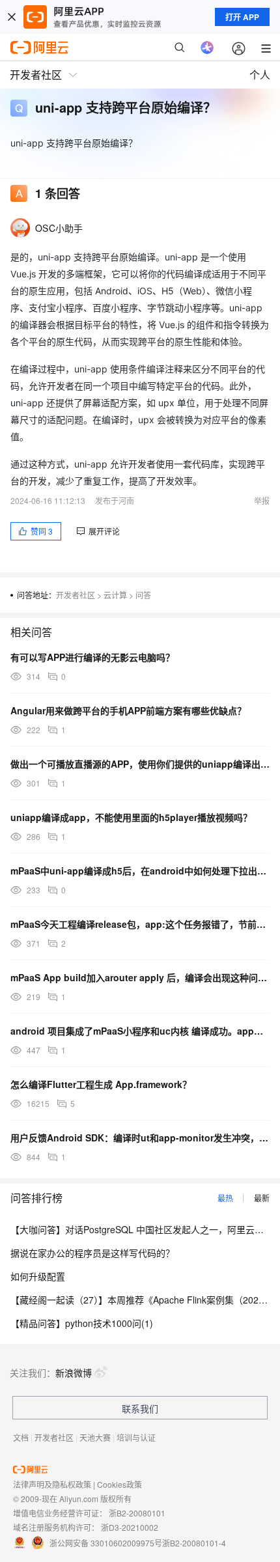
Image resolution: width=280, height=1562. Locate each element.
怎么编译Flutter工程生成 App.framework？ (100, 1084)
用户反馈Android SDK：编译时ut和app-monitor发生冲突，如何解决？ (140, 1137)
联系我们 (140, 1408)
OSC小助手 (59, 227)
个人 (259, 74)
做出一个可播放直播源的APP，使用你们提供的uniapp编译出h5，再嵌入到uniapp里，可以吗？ (140, 763)
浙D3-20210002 (129, 1527)
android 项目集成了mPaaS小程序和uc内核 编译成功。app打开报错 (140, 1030)
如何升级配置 (37, 1276)
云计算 (115, 594)
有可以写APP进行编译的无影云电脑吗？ (92, 656)
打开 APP (242, 17)
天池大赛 (95, 1437)
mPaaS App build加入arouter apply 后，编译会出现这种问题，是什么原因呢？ (140, 977)
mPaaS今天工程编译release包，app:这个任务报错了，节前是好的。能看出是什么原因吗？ (140, 923)
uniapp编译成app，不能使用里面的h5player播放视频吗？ (131, 817)
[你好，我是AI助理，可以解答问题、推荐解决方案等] (207, 47)
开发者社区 (75, 594)
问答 (143, 594)
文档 (21, 1437)
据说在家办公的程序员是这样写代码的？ (92, 1252)
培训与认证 (136, 1437)
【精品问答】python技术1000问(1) (81, 1323)
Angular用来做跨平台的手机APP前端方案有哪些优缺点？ (128, 710)
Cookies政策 (119, 1484)
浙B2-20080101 (137, 1512)
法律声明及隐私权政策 (52, 1484)
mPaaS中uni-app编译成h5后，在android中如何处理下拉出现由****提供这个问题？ (140, 870)
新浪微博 (73, 1372)
